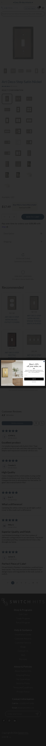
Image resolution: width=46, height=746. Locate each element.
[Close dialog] (44, 361)
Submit (34, 379)
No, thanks (34, 381)
